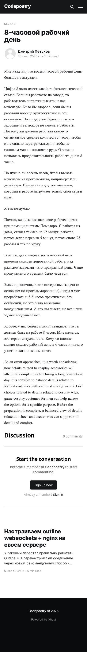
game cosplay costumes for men (28, 398)
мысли (10, 24)
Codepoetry (17, 6)
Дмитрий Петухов (34, 51)
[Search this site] (72, 6)
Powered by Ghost (43, 619)
